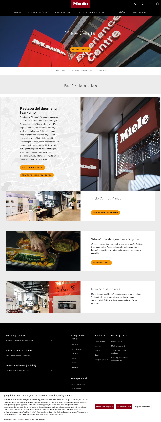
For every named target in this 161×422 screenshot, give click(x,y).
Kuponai (97, 346)
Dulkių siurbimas (62, 12)
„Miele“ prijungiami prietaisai (118, 352)
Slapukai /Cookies (38, 419)
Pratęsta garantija (101, 360)
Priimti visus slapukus (104, 406)
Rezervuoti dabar (101, 262)
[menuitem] (19, 12)
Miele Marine (76, 389)
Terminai (102, 70)
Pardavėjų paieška (16, 335)
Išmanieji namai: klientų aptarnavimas (120, 359)
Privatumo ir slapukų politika (37, 175)
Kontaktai (74, 367)
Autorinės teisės (10, 419)
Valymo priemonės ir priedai (91, 12)
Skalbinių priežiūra (37, 12)
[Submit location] (51, 341)
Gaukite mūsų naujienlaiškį (21, 365)
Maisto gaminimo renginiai (82, 70)
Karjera (73, 358)
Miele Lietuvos (76, 349)
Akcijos (97, 350)
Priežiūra (120, 12)
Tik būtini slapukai (124, 406)
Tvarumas (74, 354)
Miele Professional (78, 384)
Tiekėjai (73, 363)
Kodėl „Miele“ (99, 341)
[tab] (81, 88)
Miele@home (116, 341)
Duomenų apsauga (24, 419)
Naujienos (98, 355)
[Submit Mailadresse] (51, 371)
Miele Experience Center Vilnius (18, 356)
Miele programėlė (118, 346)
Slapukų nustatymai (142, 406)
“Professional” (139, 12)
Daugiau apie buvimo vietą (105, 212)
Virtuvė (17, 12)
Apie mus (74, 345)
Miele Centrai (61, 70)
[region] (80, 407)
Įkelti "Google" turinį (32, 167)
